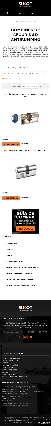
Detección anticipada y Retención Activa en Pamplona (22, 391)
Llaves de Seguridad (9, 365)
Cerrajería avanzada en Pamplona (14, 389)
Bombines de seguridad (10, 358)
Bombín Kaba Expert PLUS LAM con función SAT (25, 95)
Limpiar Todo (6, 78)
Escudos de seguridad (10, 360)
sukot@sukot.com (13, 332)
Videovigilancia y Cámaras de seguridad (17, 403)
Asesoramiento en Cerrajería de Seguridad (18, 387)
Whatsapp (43, 423)
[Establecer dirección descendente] (40, 86)
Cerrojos (4, 363)
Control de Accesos (9, 398)
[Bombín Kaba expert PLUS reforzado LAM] (25, 172)
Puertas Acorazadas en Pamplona (14, 394)
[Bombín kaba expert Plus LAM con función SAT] (25, 118)
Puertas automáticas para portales (14, 405)
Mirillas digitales (7, 367)
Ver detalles (11, 144)
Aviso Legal (8, 420)
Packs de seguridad (9, 370)
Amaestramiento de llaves (11, 396)
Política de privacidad (22, 420)
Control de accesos (8, 374)
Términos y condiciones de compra (25, 422)
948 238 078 (29, 332)
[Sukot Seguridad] (25, 5)
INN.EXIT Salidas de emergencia (14, 377)
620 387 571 (42, 332)
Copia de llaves (7, 401)
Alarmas (4, 372)
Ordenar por (15, 86)
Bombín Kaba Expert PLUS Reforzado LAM (25, 150)
